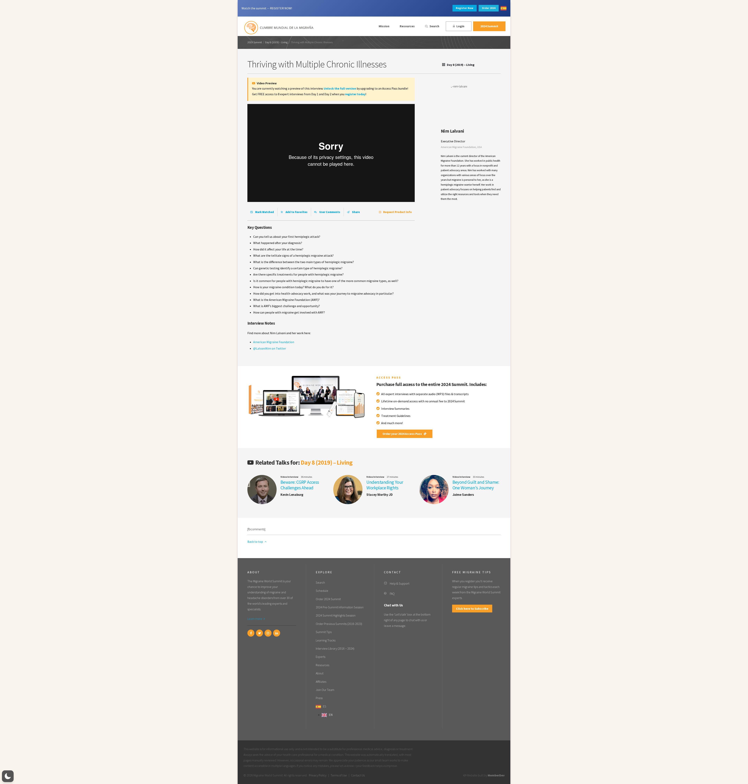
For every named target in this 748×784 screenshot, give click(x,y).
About (319, 673)
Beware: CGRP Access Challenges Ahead (299, 485)
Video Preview (266, 83)
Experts (320, 657)
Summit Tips (324, 632)
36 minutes (306, 476)
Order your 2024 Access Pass (403, 434)
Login (460, 26)
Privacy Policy (317, 775)
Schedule (322, 591)
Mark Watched (264, 212)
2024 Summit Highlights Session (335, 615)
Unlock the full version (340, 88)
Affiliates (321, 682)
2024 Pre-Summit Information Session (339, 607)
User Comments (329, 212)
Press (319, 698)
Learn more (255, 619)
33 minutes (478, 476)
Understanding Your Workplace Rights (384, 485)
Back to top (255, 542)
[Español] (503, 8)
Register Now (464, 8)
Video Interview (289, 476)
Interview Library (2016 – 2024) (335, 648)
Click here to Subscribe (472, 608)
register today (355, 94)
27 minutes (392, 476)
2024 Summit (489, 26)
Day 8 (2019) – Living (276, 42)
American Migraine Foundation (273, 342)
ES (324, 706)
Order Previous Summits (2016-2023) (339, 624)
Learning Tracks (325, 640)
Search (434, 26)
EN (331, 715)
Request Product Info (397, 212)
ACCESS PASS (388, 377)
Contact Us (358, 775)
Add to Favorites (296, 212)
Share (355, 212)
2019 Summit (254, 42)
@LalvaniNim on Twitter (269, 348)
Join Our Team (325, 690)
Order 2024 (488, 8)
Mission (384, 26)
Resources (407, 26)
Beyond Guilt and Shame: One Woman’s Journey (476, 485)
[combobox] (503, 8)
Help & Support (399, 583)
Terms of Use (339, 775)
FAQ (392, 593)
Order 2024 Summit (328, 599)
